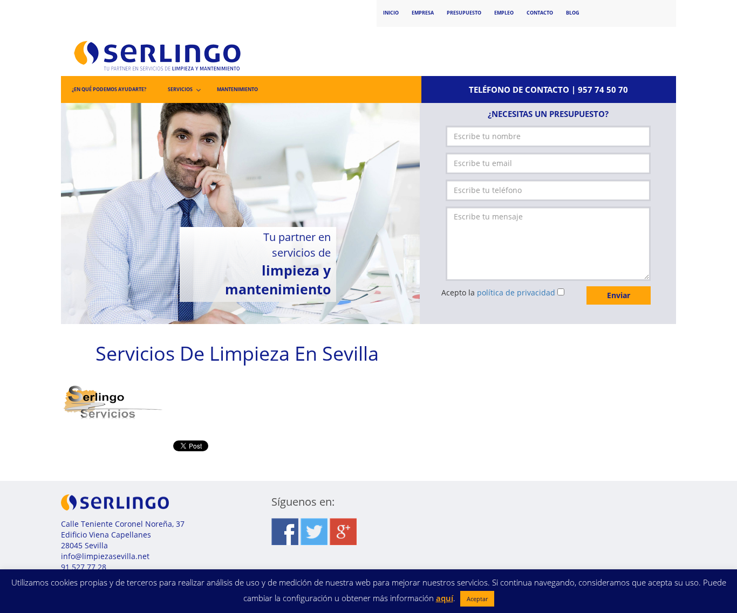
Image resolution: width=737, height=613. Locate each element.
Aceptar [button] (477, 599)
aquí (444, 598)
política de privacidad (516, 292)
